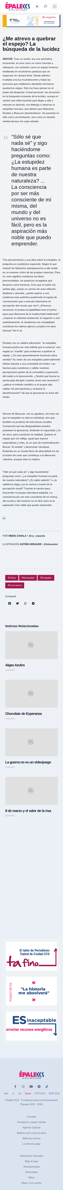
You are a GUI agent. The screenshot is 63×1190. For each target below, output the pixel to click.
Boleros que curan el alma (31, 1132)
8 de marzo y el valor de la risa (28, 811)
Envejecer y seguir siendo (31, 1122)
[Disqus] (31, 869)
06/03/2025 (10, 816)
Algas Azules (15, 665)
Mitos (31, 1177)
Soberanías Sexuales (31, 1155)
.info (6, 1093)
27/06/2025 (10, 767)
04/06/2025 (10, 670)
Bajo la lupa (31, 1161)
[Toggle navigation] (55, 6)
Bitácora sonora (31, 1138)
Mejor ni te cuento (31, 1182)
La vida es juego (31, 1143)
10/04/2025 (10, 719)
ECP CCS (54, 1093)
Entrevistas (31, 1172)
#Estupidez (46, 577)
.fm (19, 1093)
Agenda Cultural (31, 1127)
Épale (28, 1093)
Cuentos (31, 1116)
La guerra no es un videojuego (28, 762)
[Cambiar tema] (37, 6)
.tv (13, 1093)
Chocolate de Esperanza (23, 714)
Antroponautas (31, 1166)
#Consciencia (15, 585)
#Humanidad (28, 577)
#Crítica (12, 577)
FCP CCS (40, 1093)
